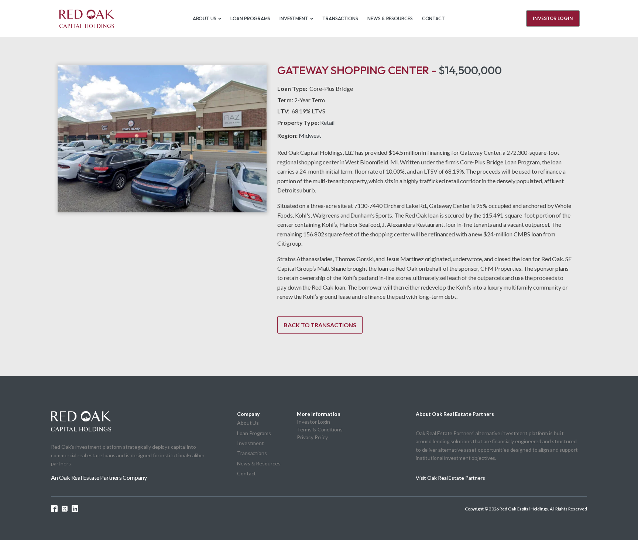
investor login (553, 18)
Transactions (340, 18)
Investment (293, 18)
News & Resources (389, 18)
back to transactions (320, 324)
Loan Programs (250, 18)
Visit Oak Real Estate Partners (450, 478)
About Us (204, 18)
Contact (433, 18)
